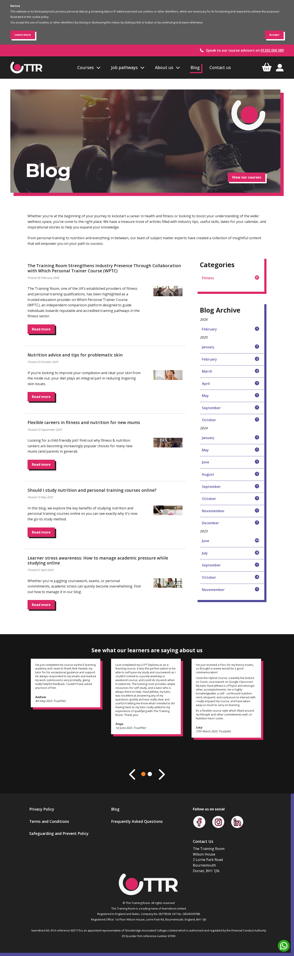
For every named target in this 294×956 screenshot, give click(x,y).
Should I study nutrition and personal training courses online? (92, 490)
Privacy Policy (41, 809)
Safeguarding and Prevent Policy (58, 833)
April (230, 383)
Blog (195, 67)
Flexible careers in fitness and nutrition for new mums (84, 422)
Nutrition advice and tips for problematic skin (75, 355)
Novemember (230, 511)
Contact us (220, 67)
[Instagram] (218, 821)
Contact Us (203, 841)
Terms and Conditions (49, 821)
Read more (41, 329)
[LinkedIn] (237, 821)
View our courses (246, 177)
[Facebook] (199, 821)
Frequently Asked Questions (137, 821)
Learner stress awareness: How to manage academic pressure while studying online (98, 560)
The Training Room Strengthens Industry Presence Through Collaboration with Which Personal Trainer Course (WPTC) (104, 268)
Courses (85, 67)
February (230, 329)
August (230, 474)
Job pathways (124, 67)
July (230, 553)
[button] (143, 774)
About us (164, 67)
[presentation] (133, 774)
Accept (274, 35)
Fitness (230, 278)
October (230, 420)
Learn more (23, 35)
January (230, 347)
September (230, 408)
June (230, 462)
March (230, 371)
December (230, 523)
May (230, 395)
